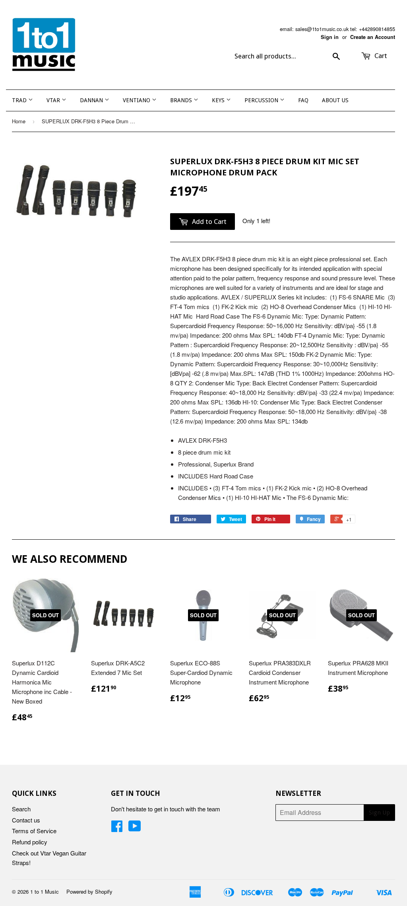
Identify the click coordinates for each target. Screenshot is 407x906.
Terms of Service (34, 830)
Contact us (26, 820)
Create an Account (372, 37)
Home (18, 121)
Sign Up (379, 812)
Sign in (330, 37)
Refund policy (29, 842)
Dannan (92, 100)
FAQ (303, 100)
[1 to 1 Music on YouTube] (134, 828)
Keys (219, 100)
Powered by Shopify (89, 891)
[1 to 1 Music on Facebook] (117, 828)
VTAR (54, 100)
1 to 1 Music (44, 891)
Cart (380, 56)
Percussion (262, 100)
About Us (335, 100)
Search (21, 809)
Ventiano (137, 100)
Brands (182, 100)
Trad (20, 100)
